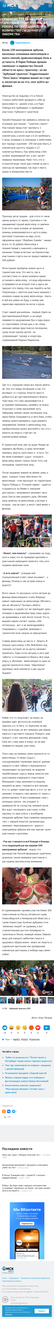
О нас (4, 1278)
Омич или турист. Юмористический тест (21, 1154)
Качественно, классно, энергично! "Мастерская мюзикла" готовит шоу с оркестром (24, 1089)
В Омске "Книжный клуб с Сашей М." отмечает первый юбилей (24, 1176)
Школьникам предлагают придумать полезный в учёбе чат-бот (25, 1166)
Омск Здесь (9, 5)
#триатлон (34, 1039)
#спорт (24, 1039)
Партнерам (13, 1278)
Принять (42, 1311)
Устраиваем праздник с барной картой (26, 1073)
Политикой (8, 1314)
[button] (51, 963)
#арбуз (16, 1039)
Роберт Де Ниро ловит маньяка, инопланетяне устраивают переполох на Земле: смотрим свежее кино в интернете (26, 1188)
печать (47, 14)
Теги (7, 1039)
